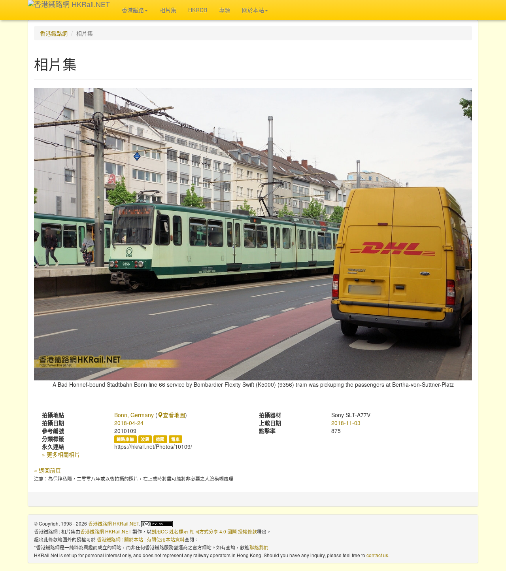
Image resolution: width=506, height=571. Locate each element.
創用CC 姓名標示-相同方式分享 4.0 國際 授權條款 (204, 531)
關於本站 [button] (253, 10)
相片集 (168, 10)
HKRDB (197, 10)
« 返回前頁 (47, 470)
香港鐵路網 (54, 33)
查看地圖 (174, 415)
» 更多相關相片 (61, 454)
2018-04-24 (128, 423)
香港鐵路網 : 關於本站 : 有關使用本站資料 (141, 539)
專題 (224, 10)
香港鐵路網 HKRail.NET (113, 523)
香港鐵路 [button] (133, 10)
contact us (377, 555)
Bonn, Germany (134, 415)
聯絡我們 (258, 547)
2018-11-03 (346, 423)
